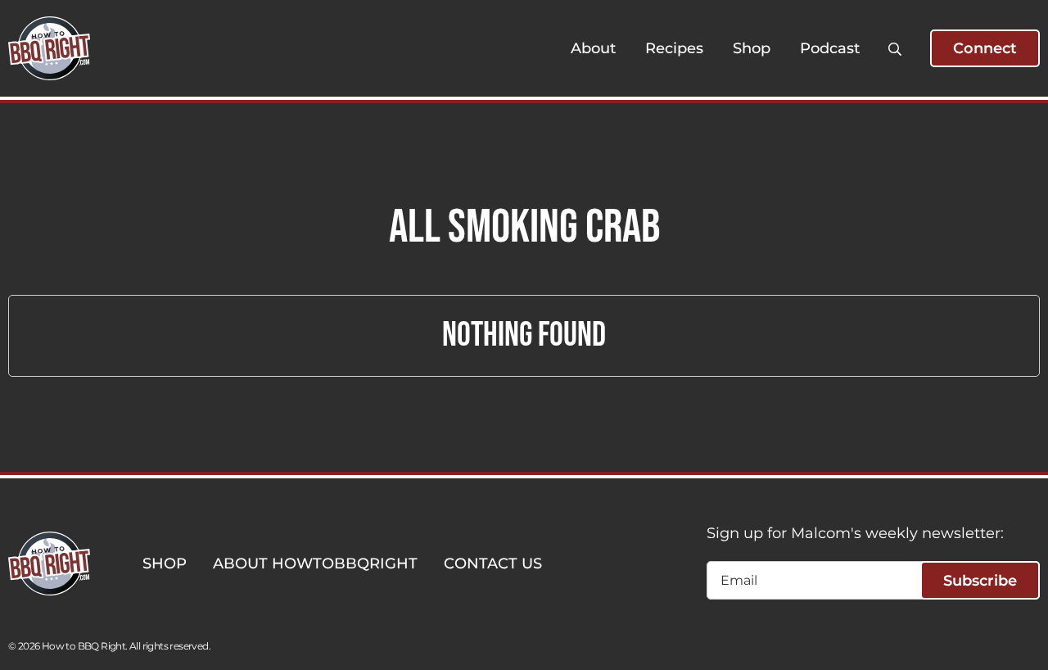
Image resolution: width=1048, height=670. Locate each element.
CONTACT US (493, 564)
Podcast (830, 48)
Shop (751, 48)
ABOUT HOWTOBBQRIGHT (315, 564)
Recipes (674, 48)
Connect (985, 48)
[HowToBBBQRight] (49, 48)
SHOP (164, 564)
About (593, 48)
